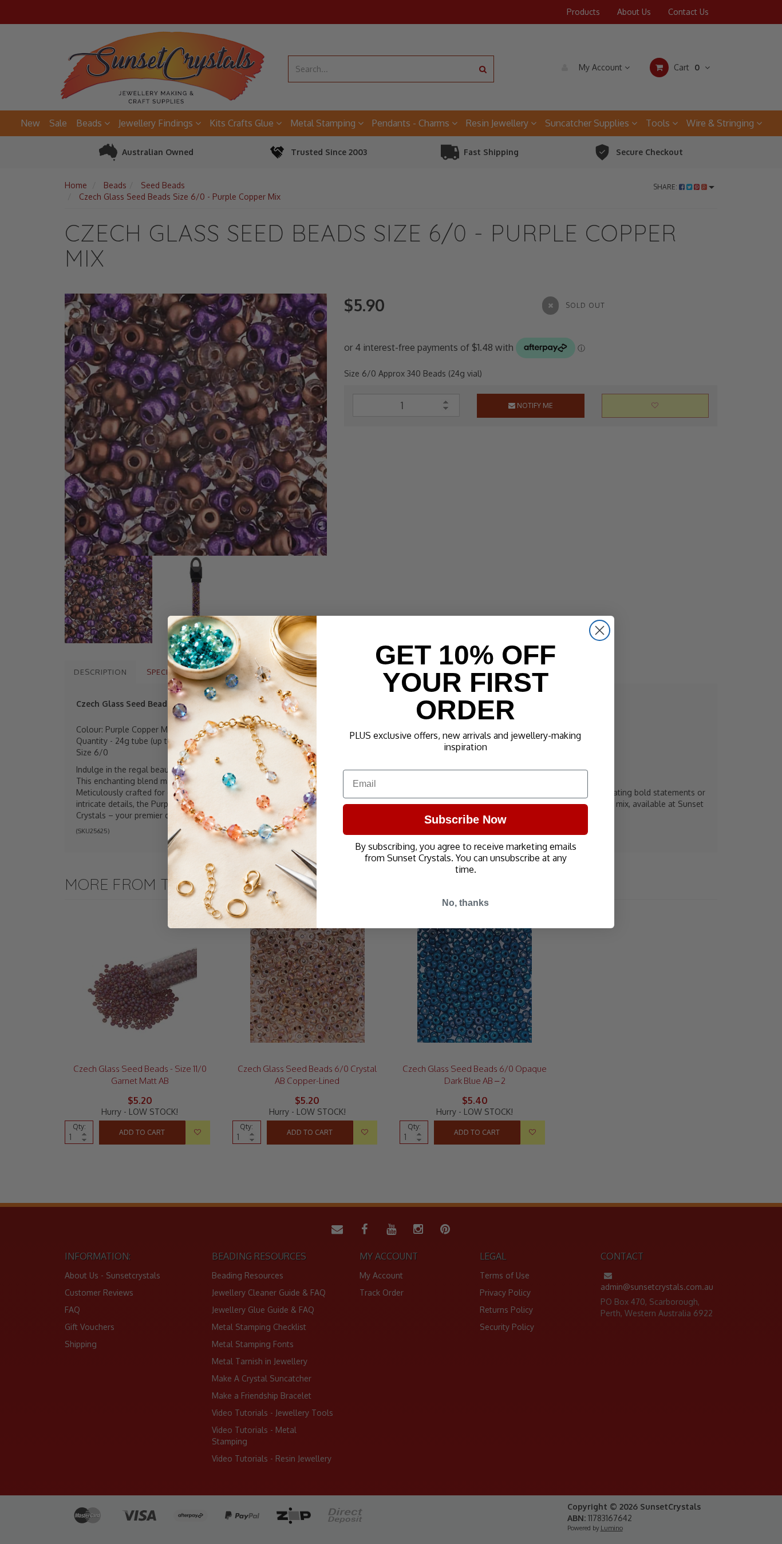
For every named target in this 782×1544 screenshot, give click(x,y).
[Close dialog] (600, 630)
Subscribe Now (465, 819)
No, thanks (465, 903)
